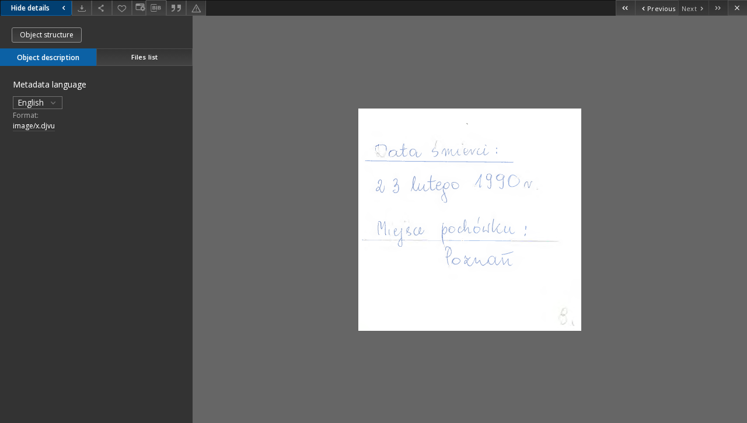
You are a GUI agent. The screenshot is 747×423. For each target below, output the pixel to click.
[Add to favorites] (122, 8)
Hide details (30, 8)
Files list (144, 57)
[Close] (737, 8)
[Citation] (176, 8)
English (32, 102)
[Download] (82, 8)
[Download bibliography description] (156, 8)
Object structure (47, 35)
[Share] (101, 8)
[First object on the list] (625, 8)
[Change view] (139, 8)
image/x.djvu (34, 126)
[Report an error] (196, 8)
